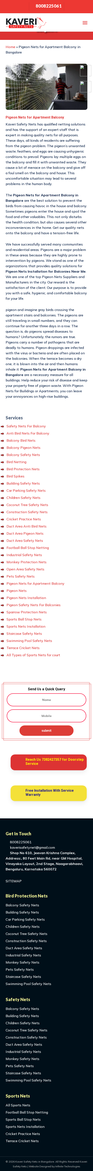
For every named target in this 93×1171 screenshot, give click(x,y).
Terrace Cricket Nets (23, 648)
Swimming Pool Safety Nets (29, 640)
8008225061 (20, 842)
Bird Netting (16, 462)
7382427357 (51, 759)
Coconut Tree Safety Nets (27, 505)
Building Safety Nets (23, 483)
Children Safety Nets (23, 497)
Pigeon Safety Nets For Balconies (33, 605)
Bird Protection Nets (23, 469)
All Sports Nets (18, 1105)
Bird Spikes (15, 476)
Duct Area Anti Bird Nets (26, 526)
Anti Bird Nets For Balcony (27, 433)
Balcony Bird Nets (20, 440)
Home (10, 47)
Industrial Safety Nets (24, 555)
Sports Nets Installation (25, 626)
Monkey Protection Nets (26, 562)
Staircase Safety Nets (24, 633)
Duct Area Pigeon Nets (24, 533)
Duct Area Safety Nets (24, 540)
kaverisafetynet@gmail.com (32, 847)
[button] (85, 22)
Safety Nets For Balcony (26, 426)
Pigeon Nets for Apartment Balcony (35, 583)
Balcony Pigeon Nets (23, 447)
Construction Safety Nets (27, 512)
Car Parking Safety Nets (26, 490)
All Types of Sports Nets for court (33, 655)
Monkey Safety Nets (22, 962)
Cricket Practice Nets (23, 519)
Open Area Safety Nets (25, 569)
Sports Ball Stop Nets (24, 619)
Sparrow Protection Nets (26, 612)
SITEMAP (14, 881)
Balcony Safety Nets (23, 455)
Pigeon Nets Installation (26, 598)
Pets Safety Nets (20, 576)
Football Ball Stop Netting (27, 548)
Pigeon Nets (16, 590)
